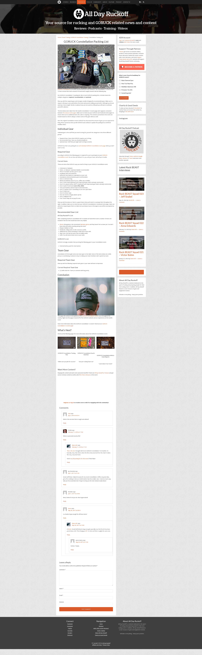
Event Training (66, 37)
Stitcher (125, 158)
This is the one (71, 451)
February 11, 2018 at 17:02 (75, 432)
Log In (120, 40)
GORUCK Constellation (64, 89)
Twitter (70, 628)
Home (59, 37)
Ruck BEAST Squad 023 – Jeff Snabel (131, 195)
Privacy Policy (106, 645)
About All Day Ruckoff (101, 633)
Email (61, 595)
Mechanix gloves (84, 224)
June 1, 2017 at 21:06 (74, 493)
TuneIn (131, 158)
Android (136, 156)
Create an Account (129, 40)
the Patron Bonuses (85, 375)
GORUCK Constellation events (90, 316)
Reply (64, 423)
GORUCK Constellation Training (79, 37)
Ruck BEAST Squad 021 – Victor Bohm (131, 253)
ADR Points (127, 42)
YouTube (69, 630)
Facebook (70, 624)
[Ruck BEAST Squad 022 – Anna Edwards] (131, 213)
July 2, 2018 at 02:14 (73, 415)
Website (61, 602)
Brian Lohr (74, 445)
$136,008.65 (137, 108)
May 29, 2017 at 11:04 (82, 542)
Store (101, 624)
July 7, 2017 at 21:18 (73, 473)
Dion (69, 413)
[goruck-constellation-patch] (86, 296)
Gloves (62, 224)
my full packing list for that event (79, 458)
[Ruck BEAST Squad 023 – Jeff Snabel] (131, 184)
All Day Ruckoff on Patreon (102, 373)
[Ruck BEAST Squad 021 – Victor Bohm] (131, 242)
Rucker (70, 529)
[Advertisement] (86, 389)
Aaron (69, 508)
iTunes (131, 156)
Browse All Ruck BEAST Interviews (131, 272)
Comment (62, 569)
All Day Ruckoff (106, 643)
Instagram (70, 626)
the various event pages (69, 113)
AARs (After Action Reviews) (101, 628)
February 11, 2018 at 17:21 (79, 447)
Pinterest (70, 635)
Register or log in (69, 402)
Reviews (101, 626)
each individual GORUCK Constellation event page (92, 146)
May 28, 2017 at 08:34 (74, 510)
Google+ (70, 633)
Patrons (121, 51)
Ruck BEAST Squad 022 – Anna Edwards (131, 224)
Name (61, 588)
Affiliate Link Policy (97, 645)
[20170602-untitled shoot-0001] (86, 66)
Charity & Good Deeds (101, 635)
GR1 (86, 531)
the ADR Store (129, 111)
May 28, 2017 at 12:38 (78, 525)
